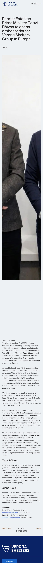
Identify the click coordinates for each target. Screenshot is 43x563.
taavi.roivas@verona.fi (11, 512)
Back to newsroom (21, 529)
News (5, 48)
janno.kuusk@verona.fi (11, 517)
